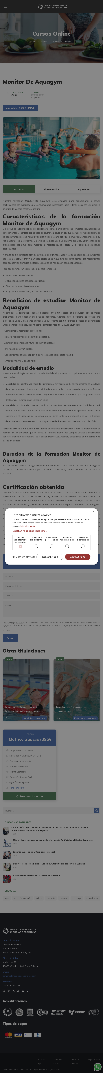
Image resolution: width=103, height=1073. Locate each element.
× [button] (94, 512)
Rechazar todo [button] (50, 557)
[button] (51, 531)
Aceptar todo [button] (77, 557)
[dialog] (51, 536)
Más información (27, 525)
